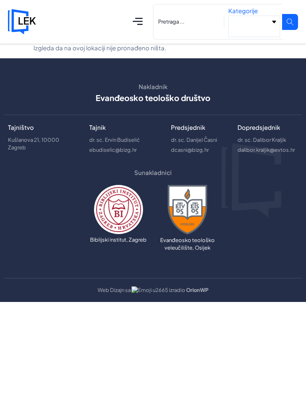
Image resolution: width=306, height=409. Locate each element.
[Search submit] (290, 22)
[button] (137, 22)
